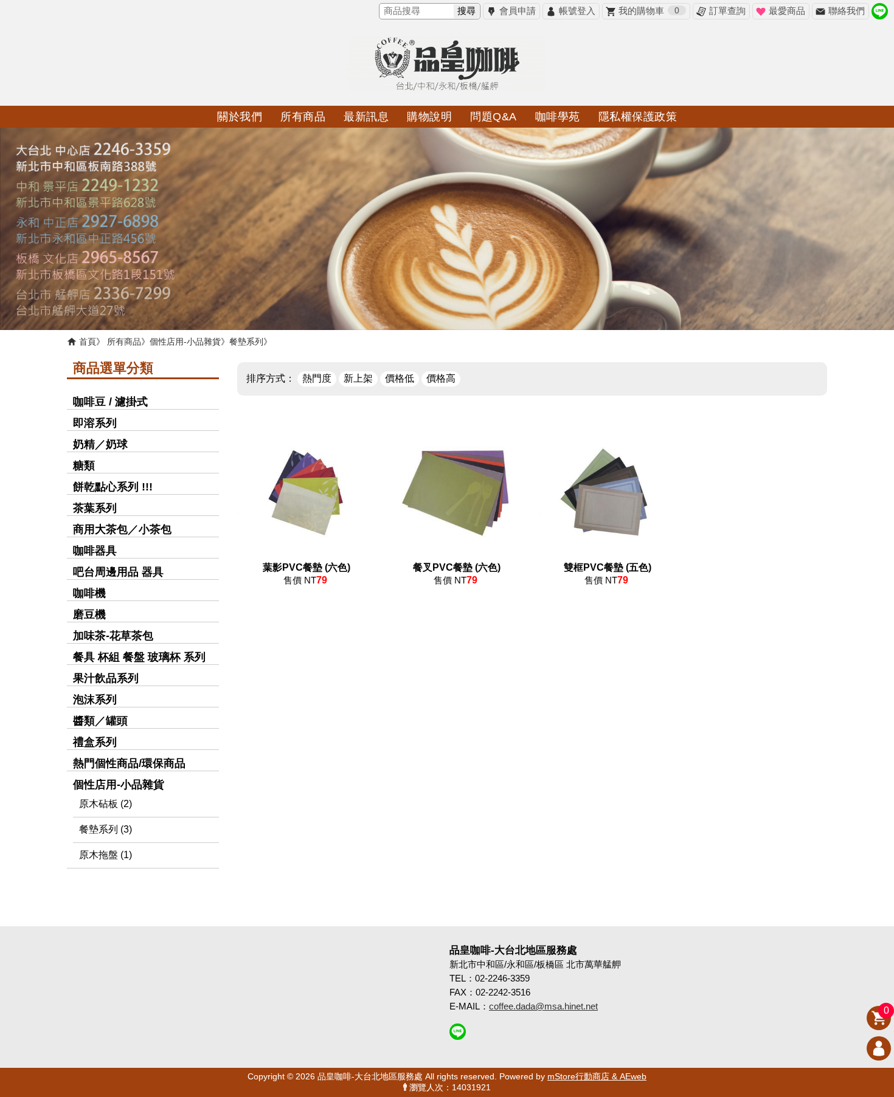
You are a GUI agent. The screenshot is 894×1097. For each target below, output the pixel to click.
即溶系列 (95, 423)
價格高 (441, 378)
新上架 (358, 378)
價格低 (399, 378)
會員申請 (517, 10)
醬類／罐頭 (100, 721)
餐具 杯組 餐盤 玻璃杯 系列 (139, 657)
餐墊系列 (246, 341)
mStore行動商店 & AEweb (596, 1076)
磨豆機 (89, 614)
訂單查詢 (727, 10)
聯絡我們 (846, 10)
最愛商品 (787, 10)
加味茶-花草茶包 (113, 636)
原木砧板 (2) (105, 804)
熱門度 (316, 378)
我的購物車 (649, 10)
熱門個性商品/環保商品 (129, 763)
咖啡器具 (95, 551)
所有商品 (124, 341)
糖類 (84, 465)
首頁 (87, 341)
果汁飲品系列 (106, 678)
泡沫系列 (95, 699)
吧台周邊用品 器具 (118, 572)
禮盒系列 (95, 742)
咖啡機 (89, 593)
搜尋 (466, 10)
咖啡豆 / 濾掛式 (110, 402)
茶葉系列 (95, 508)
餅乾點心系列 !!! (113, 487)
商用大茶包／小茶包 (122, 529)
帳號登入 (577, 10)
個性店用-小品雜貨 (185, 341)
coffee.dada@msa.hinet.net (543, 1006)
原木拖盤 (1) (105, 855)
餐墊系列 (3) (105, 829)
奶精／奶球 (100, 444)
